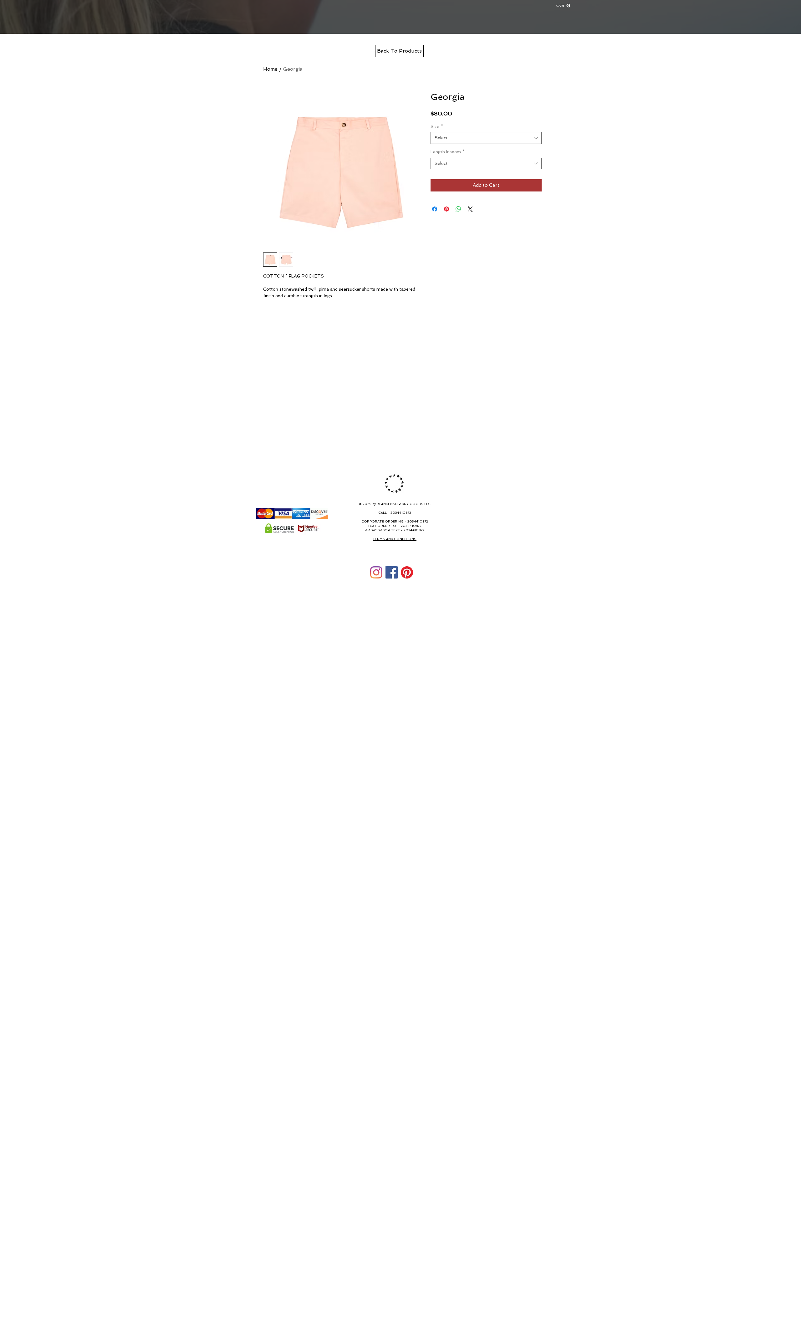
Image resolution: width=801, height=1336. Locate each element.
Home (270, 69)
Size (437, 126)
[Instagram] (376, 572)
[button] (563, 6)
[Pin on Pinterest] (446, 209)
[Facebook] (391, 572)
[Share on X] (470, 209)
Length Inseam (448, 151)
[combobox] (486, 138)
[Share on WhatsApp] (458, 209)
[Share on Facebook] (434, 209)
